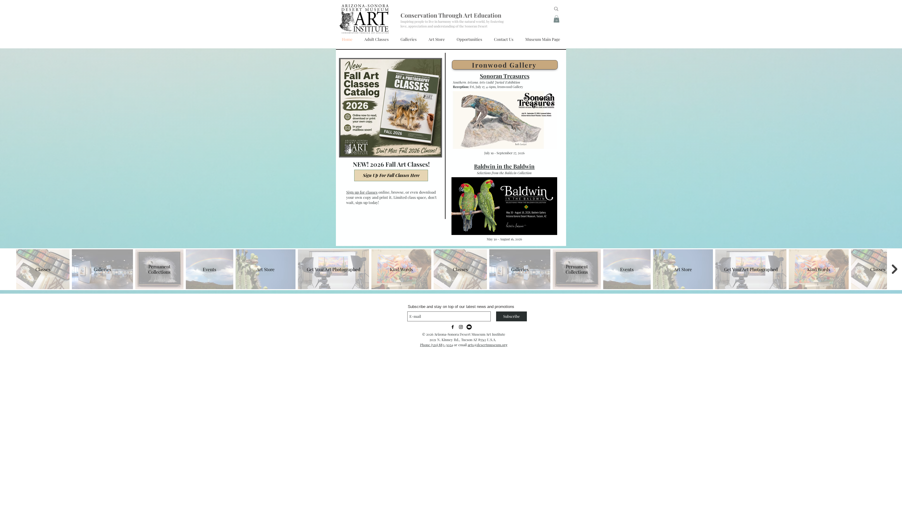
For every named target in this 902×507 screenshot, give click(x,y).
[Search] (556, 9)
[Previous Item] (7, 269)
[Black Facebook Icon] (452, 327)
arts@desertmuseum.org (487, 344)
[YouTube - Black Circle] (469, 327)
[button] (556, 19)
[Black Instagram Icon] (460, 327)
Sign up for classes (361, 192)
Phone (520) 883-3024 (436, 344)
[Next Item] (894, 269)
